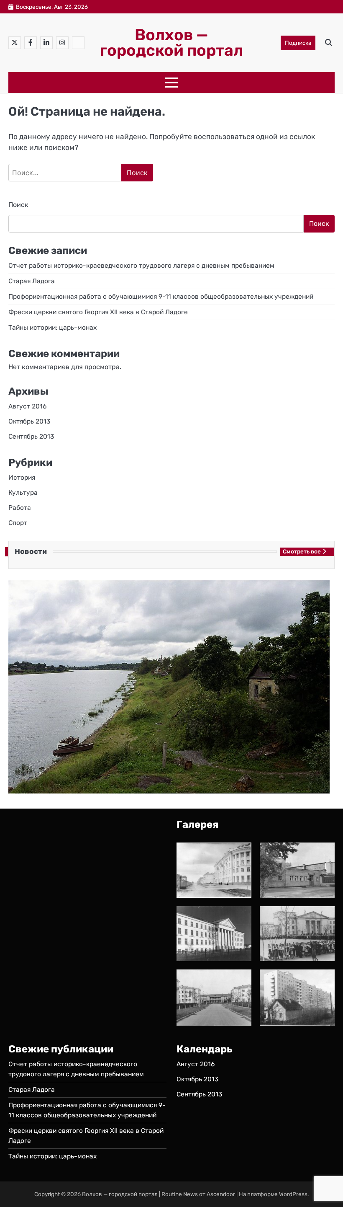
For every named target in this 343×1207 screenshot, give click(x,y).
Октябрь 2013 (29, 421)
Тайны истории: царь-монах (52, 327)
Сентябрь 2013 (31, 436)
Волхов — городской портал (171, 43)
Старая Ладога (31, 281)
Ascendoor (221, 1194)
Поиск (18, 205)
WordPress (293, 1194)
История (21, 477)
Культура (23, 492)
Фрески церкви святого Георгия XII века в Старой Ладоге (98, 312)
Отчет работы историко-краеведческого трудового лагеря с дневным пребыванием (141, 265)
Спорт (17, 523)
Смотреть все (302, 551)
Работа (19, 508)
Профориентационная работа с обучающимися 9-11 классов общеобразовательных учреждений (160, 296)
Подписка (298, 42)
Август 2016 (27, 406)
